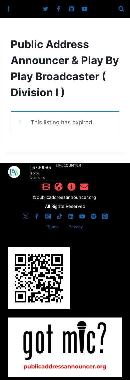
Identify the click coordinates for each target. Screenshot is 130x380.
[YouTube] (84, 9)
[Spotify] (93, 216)
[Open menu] (8, 9)
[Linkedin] (71, 9)
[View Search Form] (121, 9)
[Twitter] (45, 9)
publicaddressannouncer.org (67, 197)
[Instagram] (48, 216)
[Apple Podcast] (104, 216)
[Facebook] (58, 9)
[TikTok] (59, 216)
